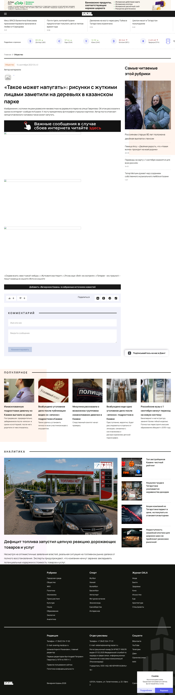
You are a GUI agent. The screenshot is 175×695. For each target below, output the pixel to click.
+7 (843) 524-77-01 (105, 641)
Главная (7, 54)
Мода (134, 578)
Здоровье (136, 586)
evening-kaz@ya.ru (61, 645)
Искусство (136, 594)
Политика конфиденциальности (60, 669)
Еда (133, 598)
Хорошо (164, 690)
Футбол (93, 578)
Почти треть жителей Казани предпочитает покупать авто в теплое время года (65, 23)
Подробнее (146, 690)
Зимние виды (95, 603)
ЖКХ (48, 586)
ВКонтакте (136, 641)
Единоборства (96, 607)
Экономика (51, 594)
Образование (52, 611)
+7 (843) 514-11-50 (62, 641)
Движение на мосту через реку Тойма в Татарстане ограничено (108, 22)
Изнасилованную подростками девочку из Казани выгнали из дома (18, 410)
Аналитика (14, 451)
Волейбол (94, 586)
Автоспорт (94, 594)
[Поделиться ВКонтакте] (97, 298)
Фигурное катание (97, 598)
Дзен (134, 653)
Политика (51, 590)
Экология (51, 615)
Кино (134, 590)
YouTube (135, 645)
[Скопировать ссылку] (116, 298)
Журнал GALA (140, 572)
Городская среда (54, 578)
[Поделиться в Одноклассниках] (103, 298)
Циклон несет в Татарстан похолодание (144, 22)
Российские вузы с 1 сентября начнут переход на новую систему (156, 410)
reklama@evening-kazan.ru (107, 645)
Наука (49, 607)
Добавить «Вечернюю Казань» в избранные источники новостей (62, 287)
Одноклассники (139, 657)
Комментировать (20, 349)
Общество (18, 54)
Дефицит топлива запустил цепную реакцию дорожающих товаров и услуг (60, 544)
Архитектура (137, 603)
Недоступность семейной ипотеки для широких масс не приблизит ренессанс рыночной (158, 535)
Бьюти (135, 582)
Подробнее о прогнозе (12, 42)
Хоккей (92, 582)
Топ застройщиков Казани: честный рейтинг (155, 462)
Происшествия (53, 598)
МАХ (134, 661)
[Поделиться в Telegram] (110, 298)
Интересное (95, 611)
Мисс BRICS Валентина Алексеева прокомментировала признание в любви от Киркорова (20, 23)
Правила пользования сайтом (59, 664)
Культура (50, 603)
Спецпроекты (138, 607)
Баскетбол (94, 590)
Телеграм (136, 649)
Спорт (93, 572)
